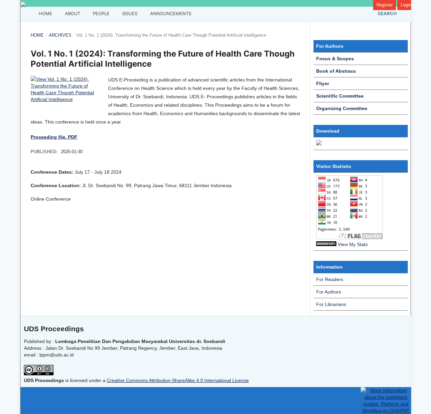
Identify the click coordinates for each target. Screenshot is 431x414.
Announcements (170, 13)
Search (387, 13)
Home (44, 13)
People (100, 13)
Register (384, 4)
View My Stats (353, 244)
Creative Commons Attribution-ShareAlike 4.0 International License (178, 380)
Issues (129, 13)
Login (406, 4)
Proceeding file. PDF (54, 137)
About (72, 13)
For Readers (329, 279)
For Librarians (331, 304)
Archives (60, 35)
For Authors (328, 292)
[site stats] (326, 244)
